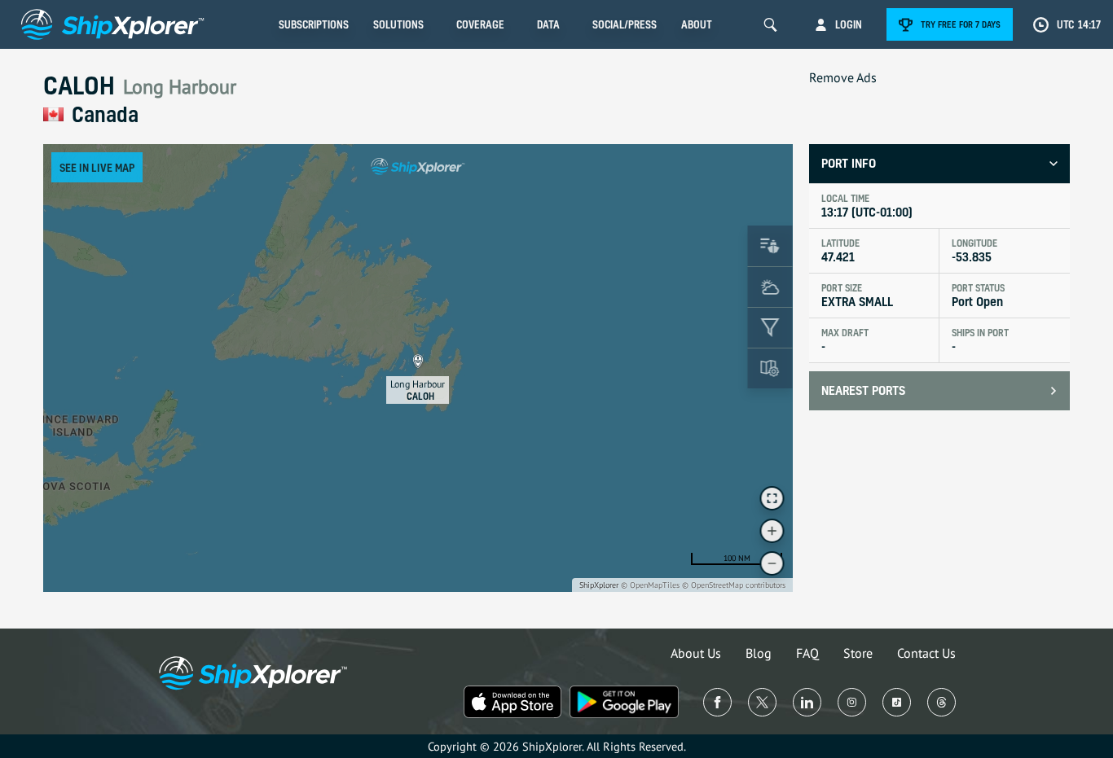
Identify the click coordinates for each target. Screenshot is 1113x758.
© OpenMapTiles (650, 585)
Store (858, 653)
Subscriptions (314, 24)
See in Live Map (96, 167)
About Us (696, 653)
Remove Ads (843, 77)
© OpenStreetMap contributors (733, 585)
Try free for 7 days (961, 24)
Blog (759, 653)
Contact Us (926, 653)
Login (848, 24)
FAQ (807, 653)
